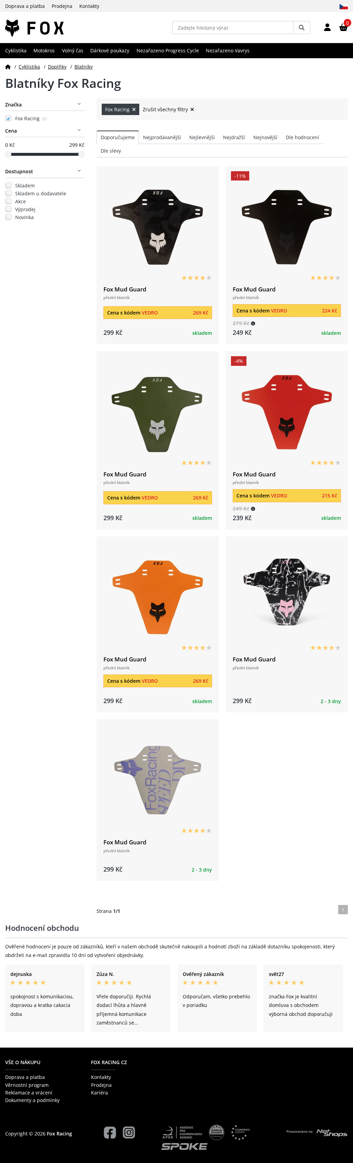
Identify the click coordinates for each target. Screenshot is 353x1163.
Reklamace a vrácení (28, 1092)
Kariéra (99, 1092)
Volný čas (72, 50)
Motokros (44, 50)
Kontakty (89, 6)
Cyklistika (16, 50)
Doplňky (57, 66)
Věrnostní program (27, 1085)
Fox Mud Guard (125, 289)
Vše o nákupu (22, 1062)
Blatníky (83, 66)
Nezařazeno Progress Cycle (168, 50)
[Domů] (8, 66)
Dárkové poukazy (109, 50)
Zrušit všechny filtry (166, 109)
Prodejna (62, 6)
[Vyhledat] (301, 27)
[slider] (8, 154)
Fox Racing (30, 118)
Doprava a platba (25, 6)
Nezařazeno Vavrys (228, 50)
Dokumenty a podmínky (32, 1100)
